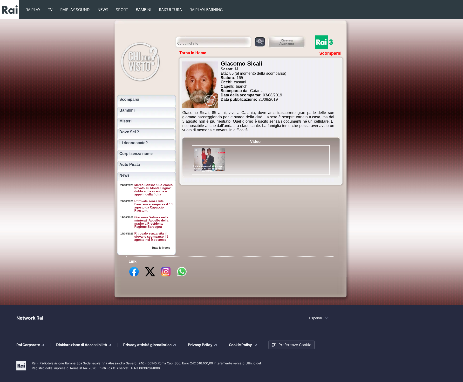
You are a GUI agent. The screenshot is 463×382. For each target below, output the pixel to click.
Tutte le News (161, 247)
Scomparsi (129, 99)
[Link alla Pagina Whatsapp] (181, 276)
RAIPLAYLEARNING (206, 9)
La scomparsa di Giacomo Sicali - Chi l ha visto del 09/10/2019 (207, 168)
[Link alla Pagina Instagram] (165, 276)
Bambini (127, 110)
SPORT (122, 9)
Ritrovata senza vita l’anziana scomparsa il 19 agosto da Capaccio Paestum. (153, 206)
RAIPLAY (33, 9)
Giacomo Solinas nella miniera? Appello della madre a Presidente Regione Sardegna (151, 222)
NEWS (102, 9)
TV (50, 9)
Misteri (125, 121)
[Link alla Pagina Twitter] (150, 276)
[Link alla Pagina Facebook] (134, 276)
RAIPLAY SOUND (75, 9)
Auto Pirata (129, 165)
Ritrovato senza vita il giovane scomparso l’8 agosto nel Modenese (151, 236)
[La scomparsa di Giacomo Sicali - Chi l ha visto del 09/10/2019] (209, 159)
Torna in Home (192, 53)
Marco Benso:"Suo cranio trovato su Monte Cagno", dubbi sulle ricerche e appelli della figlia (153, 189)
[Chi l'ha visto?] (145, 61)
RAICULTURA (170, 9)
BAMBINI (143, 9)
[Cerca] (260, 41)
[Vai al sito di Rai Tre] (329, 42)
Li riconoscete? (133, 143)
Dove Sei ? (129, 132)
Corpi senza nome (136, 154)
